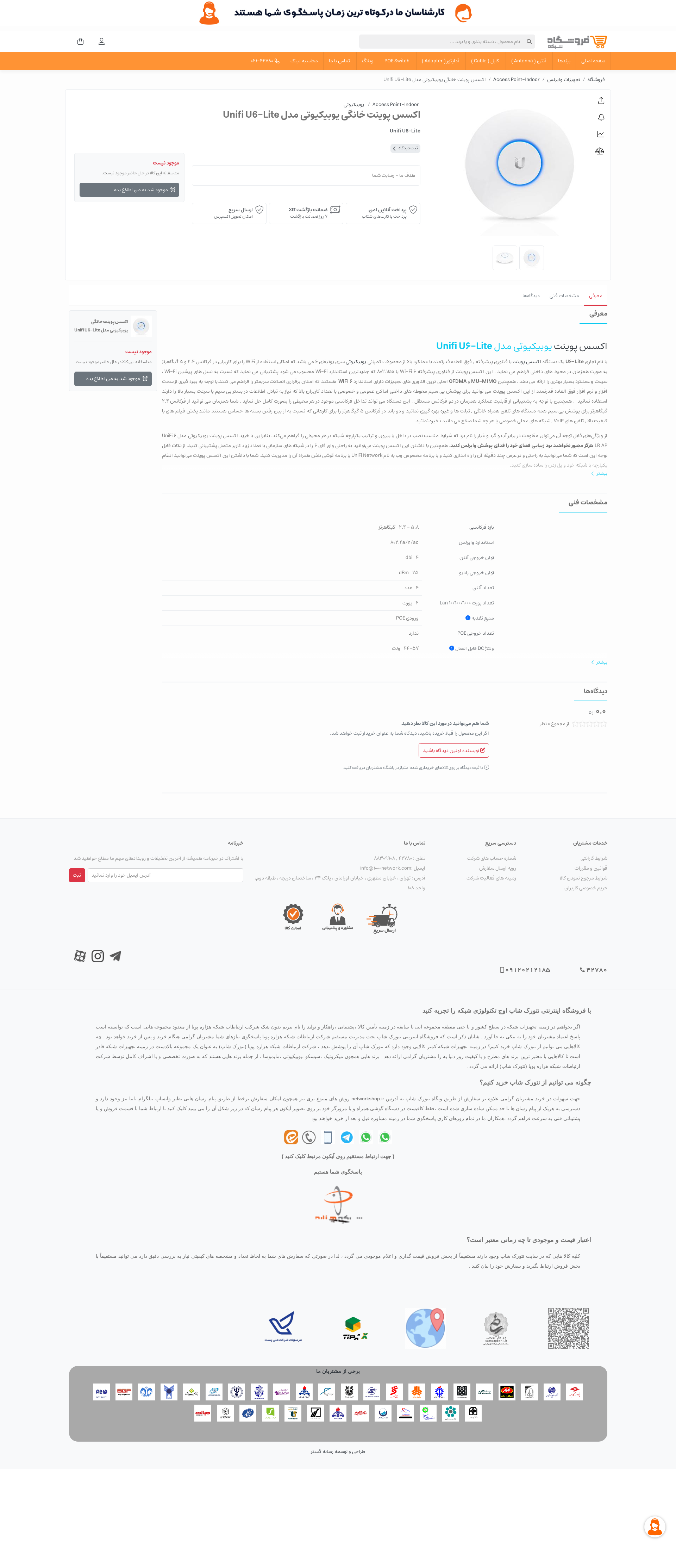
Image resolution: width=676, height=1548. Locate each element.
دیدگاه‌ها (531, 296)
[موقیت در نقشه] (425, 1328)
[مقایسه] (601, 151)
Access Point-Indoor (516, 79)
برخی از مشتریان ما (338, 1371)
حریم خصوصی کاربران (585, 888)
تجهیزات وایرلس (563, 79)
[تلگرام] (347, 1137)
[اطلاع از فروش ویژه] (601, 117)
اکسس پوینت (579, 346)
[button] (601, 101)
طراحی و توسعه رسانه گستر (338, 1451)
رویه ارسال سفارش (497, 868)
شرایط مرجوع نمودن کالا (583, 878)
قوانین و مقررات (591, 868)
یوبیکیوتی (356, 362)
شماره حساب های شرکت (491, 858)
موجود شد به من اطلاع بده (141, 190)
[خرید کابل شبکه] (338, 13)
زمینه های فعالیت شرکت (491, 878)
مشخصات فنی (564, 296)
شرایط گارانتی (594, 858)
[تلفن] (328, 1137)
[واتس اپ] (385, 1137)
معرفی (595, 296)
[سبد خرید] (78, 41)
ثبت (77, 875)
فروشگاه (596, 79)
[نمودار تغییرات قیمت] (601, 134)
